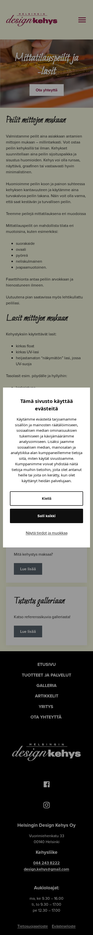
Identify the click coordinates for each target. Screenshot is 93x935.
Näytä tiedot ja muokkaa (46, 533)
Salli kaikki (46, 516)
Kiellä (46, 498)
